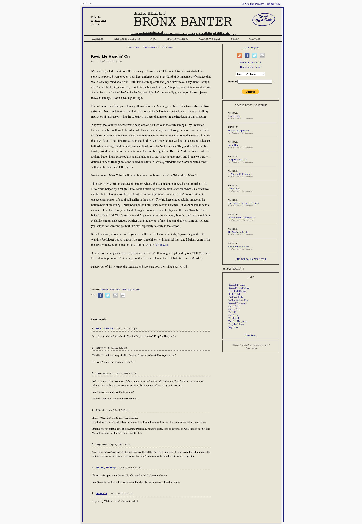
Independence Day (237, 159)
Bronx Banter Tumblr (250, 67)
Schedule (260, 105)
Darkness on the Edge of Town (243, 203)
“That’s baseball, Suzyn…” (241, 217)
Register (255, 47)
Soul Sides (233, 314)
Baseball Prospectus (237, 302)
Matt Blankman (104, 328)
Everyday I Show (236, 324)
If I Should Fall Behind (239, 174)
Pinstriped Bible (235, 296)
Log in (245, 47)
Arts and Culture (127, 39)
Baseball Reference (236, 284)
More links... (251, 335)
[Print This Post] (122, 297)
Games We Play (210, 39)
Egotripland (233, 317)
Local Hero (233, 145)
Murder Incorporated (238, 130)
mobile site (87, 3)
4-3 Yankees (160, 245)
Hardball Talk (234, 293)
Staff (235, 39)
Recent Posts (243, 105)
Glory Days (234, 188)
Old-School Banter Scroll (251, 259)
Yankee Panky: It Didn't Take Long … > (159, 47)
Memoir (254, 39)
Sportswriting (177, 39)
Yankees (97, 39)
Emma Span (115, 289)
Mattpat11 (101, 493)
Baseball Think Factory (238, 287)
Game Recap (126, 289)
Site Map (244, 62)
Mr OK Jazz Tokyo (106, 467)
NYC (153, 39)
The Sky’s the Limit (238, 232)
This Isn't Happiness (237, 321)
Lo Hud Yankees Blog (238, 299)
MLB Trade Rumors (237, 290)
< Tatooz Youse (133, 47)
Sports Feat (233, 305)
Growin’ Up (234, 116)
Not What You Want (238, 246)
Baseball (104, 289)
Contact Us (256, 62)
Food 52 (232, 311)
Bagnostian (233, 327)
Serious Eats (233, 308)
